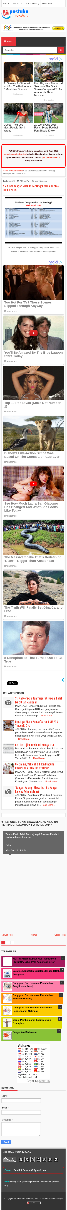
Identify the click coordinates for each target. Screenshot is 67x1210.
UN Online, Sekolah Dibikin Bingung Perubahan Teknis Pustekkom (34, 766)
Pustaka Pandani (25, 1198)
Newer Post (7, 934)
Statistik (45, 1182)
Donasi (26, 1182)
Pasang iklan (15, 1182)
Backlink (35, 1182)
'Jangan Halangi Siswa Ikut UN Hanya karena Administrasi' (36, 789)
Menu (9, 41)
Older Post (60, 934)
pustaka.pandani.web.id (15, 154)
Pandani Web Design (53, 1198)
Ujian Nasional (41, 181)
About (6, 3)
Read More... (47, 715)
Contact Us (17, 3)
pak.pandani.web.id (51, 157)
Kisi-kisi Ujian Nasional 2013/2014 (34, 745)
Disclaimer (47, 3)
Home (34, 934)
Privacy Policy (32, 3)
